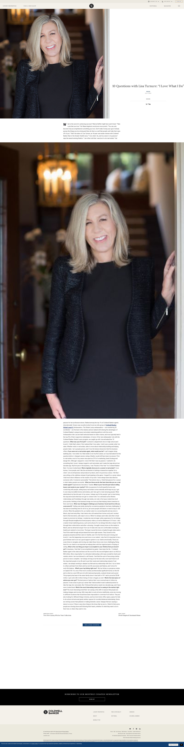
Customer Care (46, 735)
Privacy (70, 733)
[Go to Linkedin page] (140, 728)
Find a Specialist (30, 6)
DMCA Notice (124, 731)
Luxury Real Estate (48, 673)
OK (181, 744)
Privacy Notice (66, 731)
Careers (131, 712)
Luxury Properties (9, 6)
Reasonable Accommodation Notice (133, 733)
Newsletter (96, 720)
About (95, 716)
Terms (111, 731)
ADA (114, 731)
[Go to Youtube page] (130, 728)
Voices (148, 91)
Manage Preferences (173, 744)
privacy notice (34, 743)
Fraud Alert (130, 731)
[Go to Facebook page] (133, 729)
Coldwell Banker (134, 716)
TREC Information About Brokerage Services (132, 737)
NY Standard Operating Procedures (119, 735)
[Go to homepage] (91, 6)
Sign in (179, 1)
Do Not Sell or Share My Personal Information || (59, 733)
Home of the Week (81, 673)
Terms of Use (58, 731)
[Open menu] (179, 6)
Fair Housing (118, 731)
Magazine (167, 6)
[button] (146, 104)
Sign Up (92, 699)
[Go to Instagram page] (136, 728)
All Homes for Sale (121, 733)
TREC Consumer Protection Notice (134, 735)
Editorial (153, 6)
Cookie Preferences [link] (137, 731)
